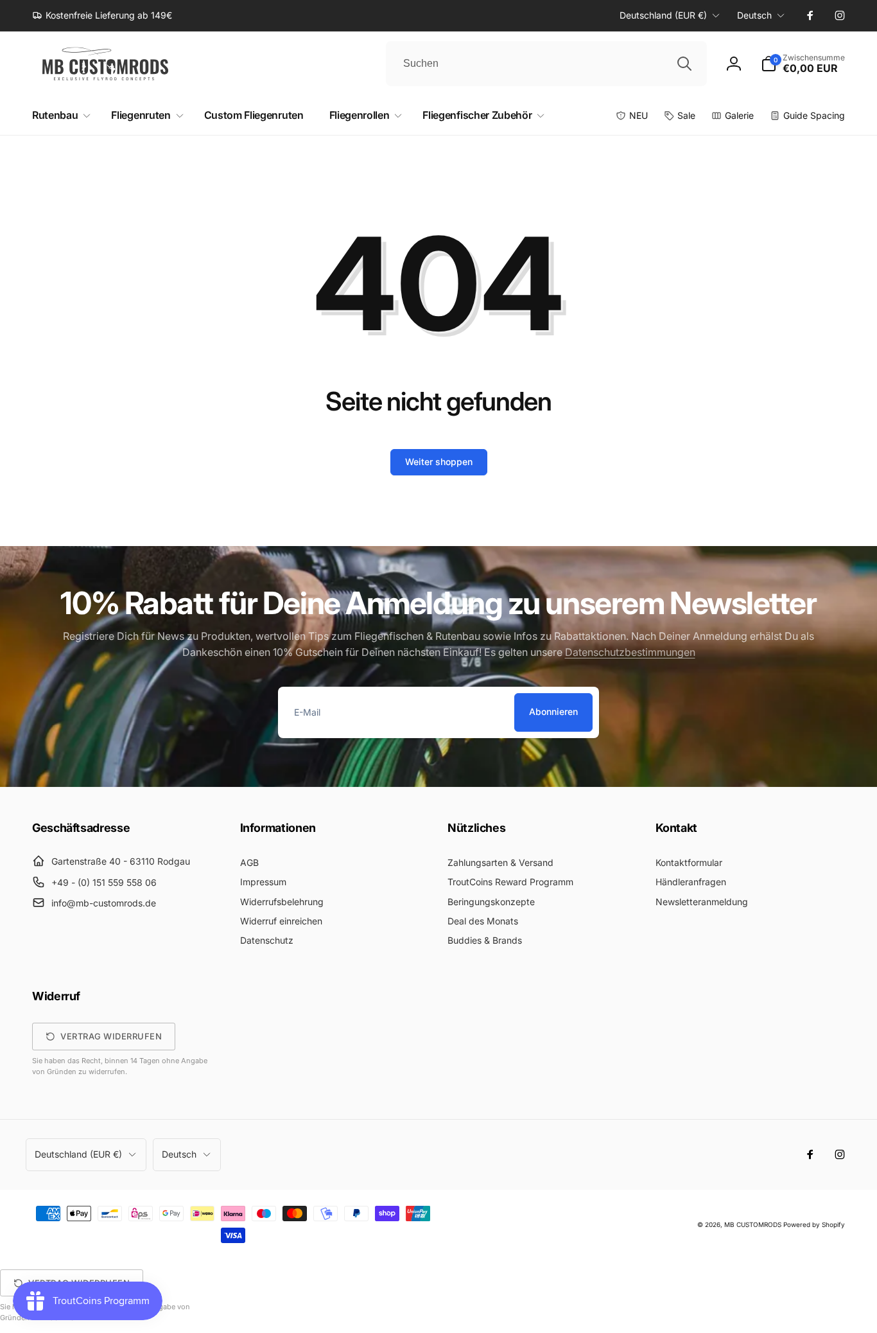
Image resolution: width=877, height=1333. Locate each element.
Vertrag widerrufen (111, 1036)
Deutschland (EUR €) (663, 15)
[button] (803, 63)
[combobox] (546, 63)
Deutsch (754, 15)
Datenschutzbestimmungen (630, 652)
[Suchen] (684, 63)
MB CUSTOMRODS (752, 1224)
